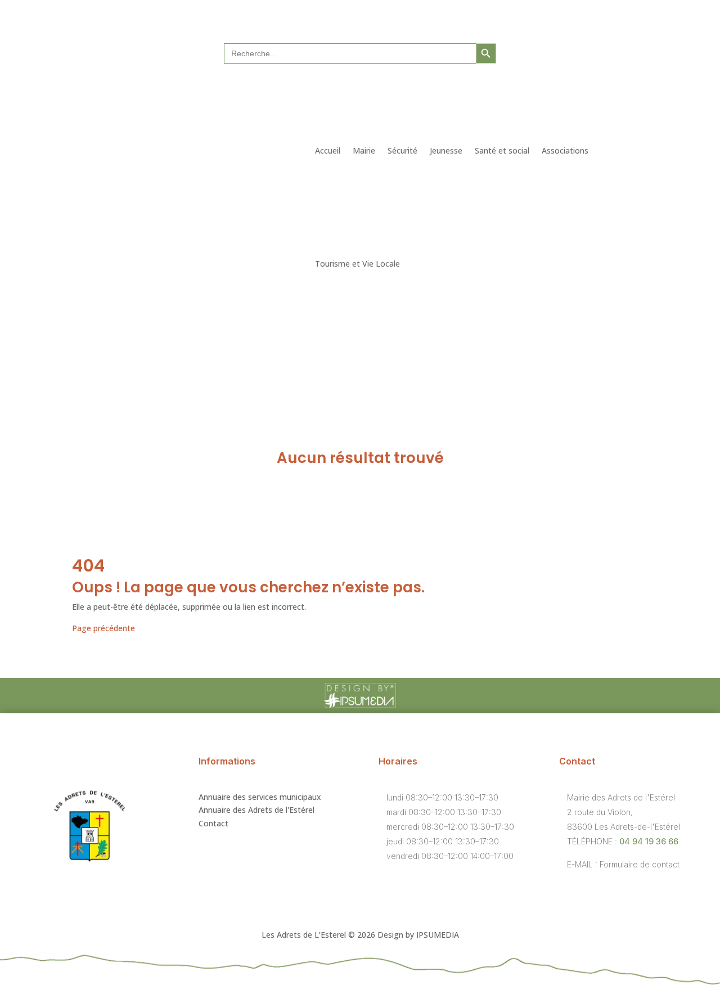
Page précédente (103, 628)
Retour (103, 420)
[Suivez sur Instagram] (599, 52)
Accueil (327, 150)
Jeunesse (446, 150)
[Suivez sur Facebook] (577, 52)
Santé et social (502, 150)
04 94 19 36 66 (648, 841)
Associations (565, 150)
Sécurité (402, 150)
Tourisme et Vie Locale (357, 263)
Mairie (364, 150)
